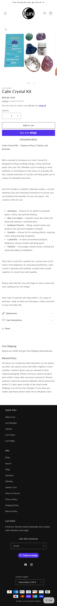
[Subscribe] (43, 546)
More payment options (28, 139)
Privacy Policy (11, 499)
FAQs (7, 469)
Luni (24, 601)
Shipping (5, 101)
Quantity (5, 110)
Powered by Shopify (33, 601)
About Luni (10, 417)
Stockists (9, 475)
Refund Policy (11, 511)
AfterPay (9, 481)
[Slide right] (34, 83)
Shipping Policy (12, 505)
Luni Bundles (11, 423)
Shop (7, 457)
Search (8, 463)
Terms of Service (12, 493)
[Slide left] (23, 83)
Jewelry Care (11, 487)
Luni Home (10, 435)
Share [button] (7, 328)
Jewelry (8, 429)
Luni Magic (10, 441)
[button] (5, 13)
